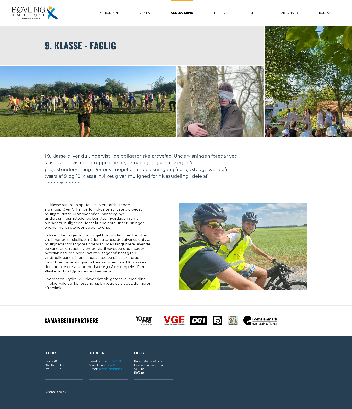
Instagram (153, 364)
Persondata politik (55, 391)
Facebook (139, 364)
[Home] (35, 13)
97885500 (115, 360)
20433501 (110, 364)
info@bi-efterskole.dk (111, 368)
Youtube (139, 368)
